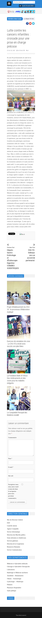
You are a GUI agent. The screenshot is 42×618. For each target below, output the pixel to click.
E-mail (10, 467)
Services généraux (12, 541)
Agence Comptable (13, 529)
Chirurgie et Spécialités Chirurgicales (18, 566)
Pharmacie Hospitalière (14, 587)
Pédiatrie (9, 584)
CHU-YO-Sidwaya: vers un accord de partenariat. (30, 254)
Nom (10, 458)
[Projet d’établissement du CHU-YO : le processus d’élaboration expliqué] (19, 293)
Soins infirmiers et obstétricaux (16, 538)
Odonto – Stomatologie (14, 578)
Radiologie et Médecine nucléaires (17, 572)
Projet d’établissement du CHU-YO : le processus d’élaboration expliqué (18, 309)
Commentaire (12, 437)
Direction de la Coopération (15, 544)
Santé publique (11, 590)
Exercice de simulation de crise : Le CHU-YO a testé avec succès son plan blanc (18, 343)
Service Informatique (13, 532)
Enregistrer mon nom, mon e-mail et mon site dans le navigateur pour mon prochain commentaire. (13, 491)
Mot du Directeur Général (15, 520)
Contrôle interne (12, 526)
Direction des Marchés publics (16, 535)
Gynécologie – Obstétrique (15, 581)
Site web (10, 476)
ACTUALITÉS (21, 50)
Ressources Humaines (13, 547)
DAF (8, 523)
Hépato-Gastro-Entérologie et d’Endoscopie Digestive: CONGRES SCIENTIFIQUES (12, 258)
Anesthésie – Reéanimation (15, 575)
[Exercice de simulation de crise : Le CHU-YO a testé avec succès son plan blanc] (19, 327)
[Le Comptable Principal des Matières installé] (19, 398)
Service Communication (14, 550)
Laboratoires (11, 569)
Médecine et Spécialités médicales (17, 563)
